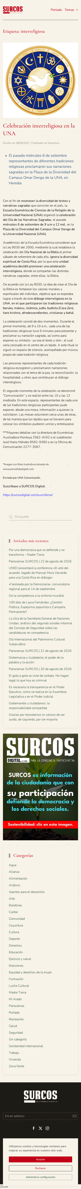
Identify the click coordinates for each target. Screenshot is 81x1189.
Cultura (14, 932)
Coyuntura (16, 925)
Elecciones (16, 966)
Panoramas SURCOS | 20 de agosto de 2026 (40, 669)
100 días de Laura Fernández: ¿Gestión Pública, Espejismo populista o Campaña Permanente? (37, 607)
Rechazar (40, 1168)
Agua (12, 865)
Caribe (13, 912)
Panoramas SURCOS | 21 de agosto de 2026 (40, 651)
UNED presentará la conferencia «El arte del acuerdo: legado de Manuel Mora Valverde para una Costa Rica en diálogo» (38, 573)
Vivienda (15, 1059)
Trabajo (14, 1053)
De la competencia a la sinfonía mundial (36, 596)
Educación (16, 952)
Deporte (14, 939)
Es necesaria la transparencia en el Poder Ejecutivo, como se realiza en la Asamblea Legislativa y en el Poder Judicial (37, 692)
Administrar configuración (40, 1177)
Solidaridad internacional (26, 1046)
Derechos (53, 143)
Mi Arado (15, 999)
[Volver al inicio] (13, 10)
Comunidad (17, 919)
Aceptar (40, 1159)
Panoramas (16, 1006)
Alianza (14, 872)
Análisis (14, 885)
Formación (16, 979)
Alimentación (18, 878)
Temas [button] (69, 10)
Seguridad (16, 1033)
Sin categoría (18, 1039)
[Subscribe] (74, 1116)
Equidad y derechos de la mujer (30, 972)
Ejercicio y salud (20, 959)
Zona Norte (16, 1066)
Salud (13, 1026)
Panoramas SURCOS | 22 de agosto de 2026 (40, 561)
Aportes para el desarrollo (27, 892)
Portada (56, 10)
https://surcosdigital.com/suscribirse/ (28, 495)
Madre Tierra (17, 992)
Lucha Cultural (19, 986)
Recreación (16, 1019)
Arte (12, 898)
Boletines (15, 905)
